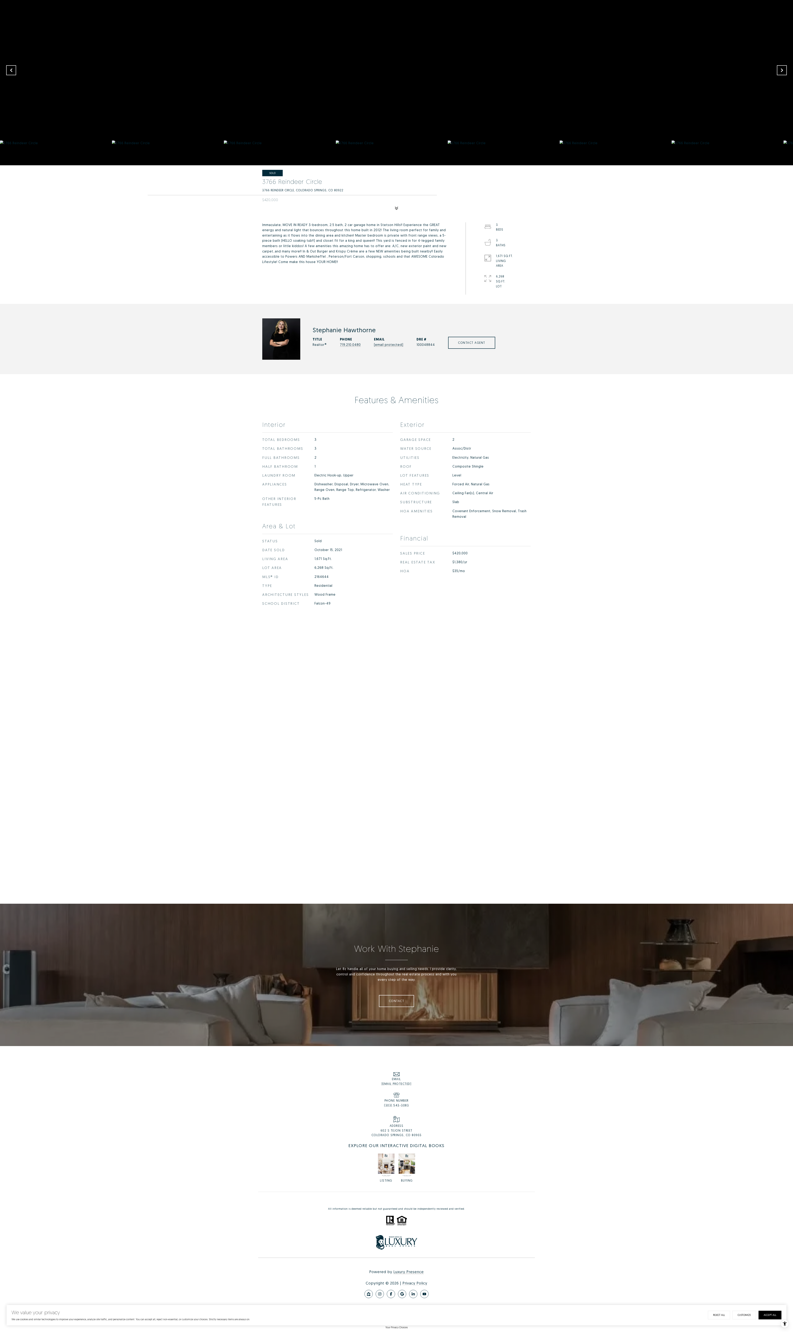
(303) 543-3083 (396, 1105)
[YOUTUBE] (424, 1294)
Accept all (770, 1315)
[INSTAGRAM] (380, 1294)
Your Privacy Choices (396, 1327)
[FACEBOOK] (391, 1294)
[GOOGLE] (402, 1294)
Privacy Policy (414, 1283)
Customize (744, 1315)
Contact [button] (396, 1001)
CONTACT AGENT (471, 342)
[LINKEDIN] (413, 1294)
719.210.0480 (350, 345)
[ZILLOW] (368, 1294)
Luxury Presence (408, 1271)
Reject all (719, 1315)
